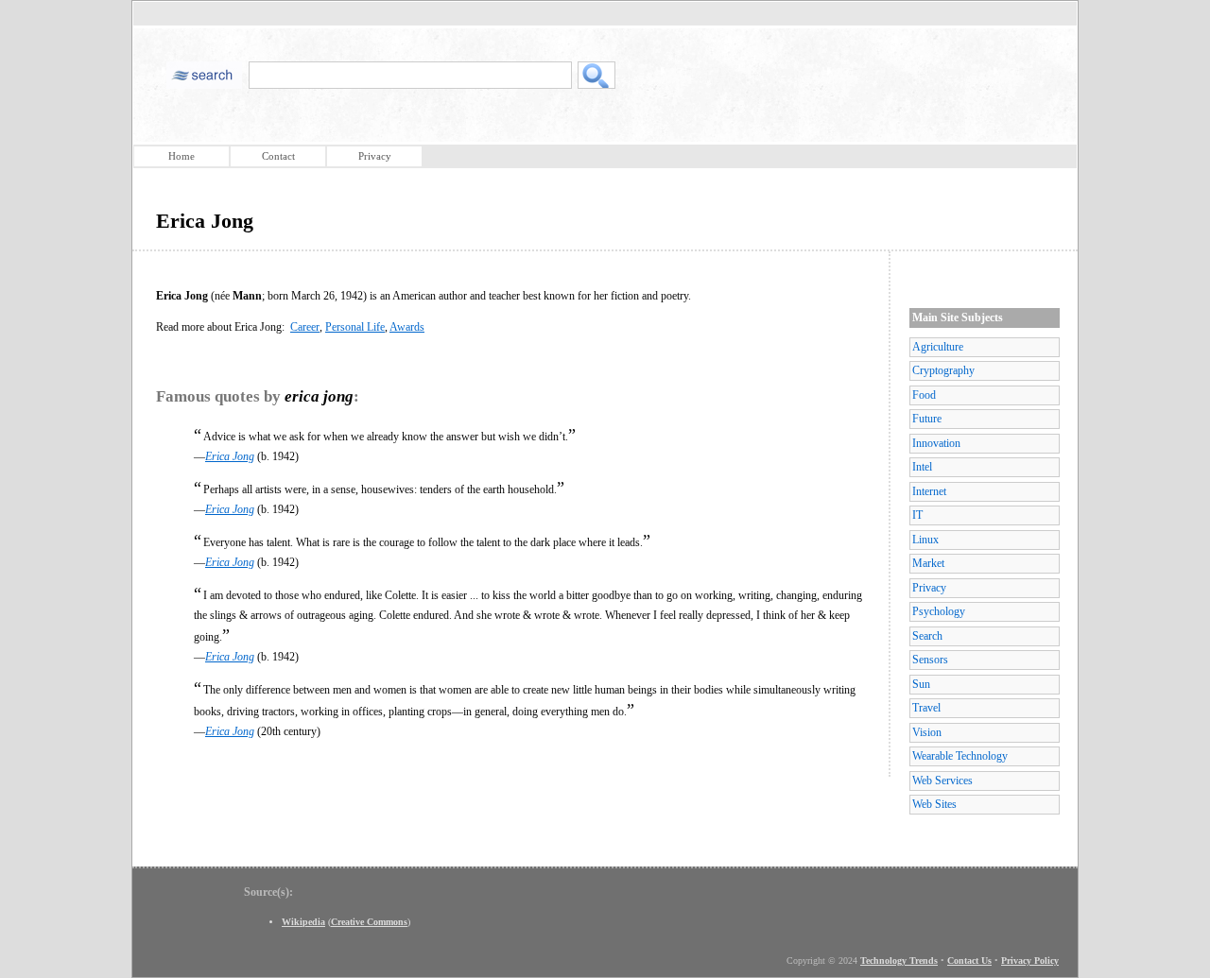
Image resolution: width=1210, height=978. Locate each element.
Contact (278, 156)
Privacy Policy (1030, 960)
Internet (929, 491)
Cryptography (943, 370)
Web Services (942, 780)
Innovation (936, 443)
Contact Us (969, 960)
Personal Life (355, 327)
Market (928, 563)
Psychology (938, 611)
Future (927, 418)
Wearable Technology (960, 756)
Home (181, 156)
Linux (925, 539)
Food (924, 395)
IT (917, 515)
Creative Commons (369, 922)
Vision (927, 732)
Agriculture (937, 346)
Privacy (374, 156)
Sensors (930, 659)
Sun (921, 684)
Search (927, 636)
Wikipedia (303, 922)
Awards (406, 327)
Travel (926, 707)
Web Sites (934, 804)
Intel (922, 466)
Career (305, 327)
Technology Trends (899, 960)
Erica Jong (229, 456)
